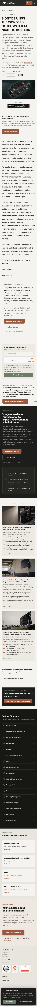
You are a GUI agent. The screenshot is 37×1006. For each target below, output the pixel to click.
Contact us (4, 954)
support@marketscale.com (12, 371)
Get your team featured (14, 321)
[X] (5, 959)
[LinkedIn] (2, 959)
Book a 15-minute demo (13, 932)
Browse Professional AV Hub (13, 679)
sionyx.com (7, 275)
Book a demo (10, 457)
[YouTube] (9, 959)
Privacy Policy (18, 997)
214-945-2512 (13, 369)
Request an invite (10, 131)
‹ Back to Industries (7, 10)
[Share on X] (18, 75)
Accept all (9, 1002)
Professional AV (9, 14)
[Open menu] (34, 3)
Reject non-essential (25, 1002)
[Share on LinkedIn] (21, 75)
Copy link (12, 75)
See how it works (12, 327)
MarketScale (28, 63)
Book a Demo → (6, 956)
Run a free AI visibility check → (15, 401)
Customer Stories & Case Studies (13, 67)
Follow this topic (18, 375)
